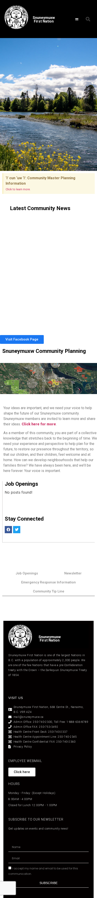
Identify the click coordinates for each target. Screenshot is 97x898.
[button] (76, 19)
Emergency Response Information (48, 582)
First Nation (50, 640)
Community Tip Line (48, 591)
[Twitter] (16, 529)
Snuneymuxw (50, 637)
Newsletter (73, 573)
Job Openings (27, 573)
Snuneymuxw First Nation (44, 19)
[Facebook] (8, 529)
